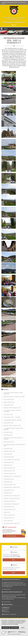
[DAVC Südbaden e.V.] (14, 10)
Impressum (10, 634)
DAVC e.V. (14, 25)
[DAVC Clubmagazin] (24, 532)
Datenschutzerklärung (16, 634)
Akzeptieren (14, 627)
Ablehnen (5, 627)
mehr (22, 627)
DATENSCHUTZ (12, 614)
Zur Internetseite (11, 536)
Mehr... (14, 560)
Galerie (15, 2)
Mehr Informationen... (6, 589)
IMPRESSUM (6, 614)
